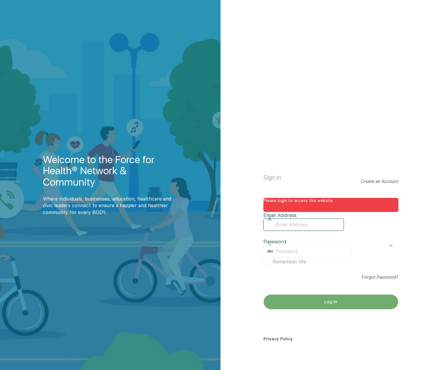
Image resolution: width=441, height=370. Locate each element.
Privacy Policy (278, 338)
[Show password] (357, 251)
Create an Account (379, 181)
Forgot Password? (380, 277)
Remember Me (289, 262)
